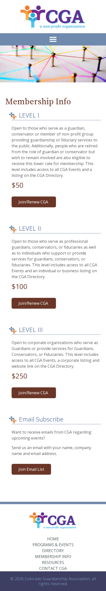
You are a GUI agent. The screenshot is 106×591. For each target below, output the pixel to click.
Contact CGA (53, 568)
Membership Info (53, 556)
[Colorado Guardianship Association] (53, 16)
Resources (53, 562)
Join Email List (31, 469)
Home (53, 539)
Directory (53, 550)
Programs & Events (53, 544)
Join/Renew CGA (33, 202)
